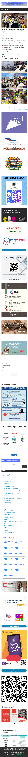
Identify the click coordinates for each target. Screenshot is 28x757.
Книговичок (6, 484)
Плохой (4, 367)
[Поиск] (24, 466)
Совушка (6, 530)
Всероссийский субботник (20, 109)
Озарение (6, 529)
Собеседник (7, 514)
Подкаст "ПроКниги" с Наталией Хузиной (13, 490)
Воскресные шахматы (9, 525)
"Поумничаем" (7, 478)
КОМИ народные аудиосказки (11, 488)
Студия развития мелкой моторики (12, 493)
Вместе (5, 523)
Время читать (7, 479)
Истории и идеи (7, 481)
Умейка (5, 519)
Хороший (5, 363)
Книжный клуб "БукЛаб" (9, 486)
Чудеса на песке (8, 496)
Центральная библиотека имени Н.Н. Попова (13, 521)
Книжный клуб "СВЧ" (8, 510)
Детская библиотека (7, 475)
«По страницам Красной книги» (9, 107)
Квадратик (6, 483)
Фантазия (6, 495)
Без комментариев (7, 370)
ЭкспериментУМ (8, 500)
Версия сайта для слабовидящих (12, 460)
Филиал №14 (6, 506)
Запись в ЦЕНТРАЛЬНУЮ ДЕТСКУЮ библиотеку (14, 250)
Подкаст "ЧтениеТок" (8, 491)
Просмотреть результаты (14, 378)
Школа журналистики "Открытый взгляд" (13, 498)
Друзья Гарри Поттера (9, 509)
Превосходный (6, 365)
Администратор (13, 33)
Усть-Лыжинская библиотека (10, 504)
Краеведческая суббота (9, 512)
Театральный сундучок (9, 517)
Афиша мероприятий (7, 474)
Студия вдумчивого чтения (10, 516)
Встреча (6, 527)
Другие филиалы (7, 502)
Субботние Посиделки (9, 532)
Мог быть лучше (6, 369)
